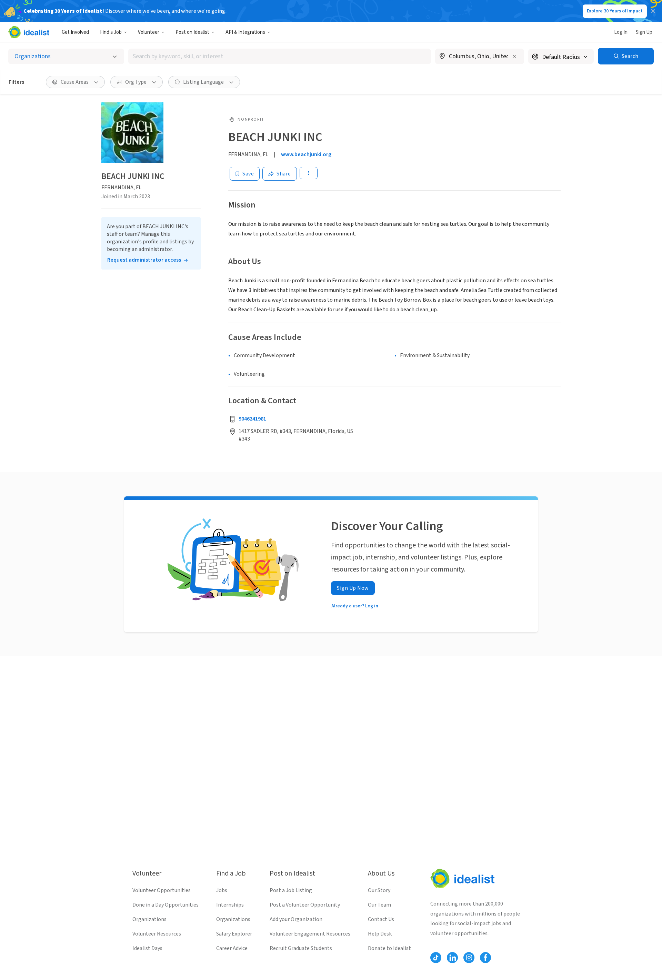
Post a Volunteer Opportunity (305, 905)
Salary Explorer (234, 934)
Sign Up (644, 32)
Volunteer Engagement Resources (310, 934)
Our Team (379, 905)
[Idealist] (28, 32)
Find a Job (111, 32)
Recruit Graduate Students (301, 948)
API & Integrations (245, 32)
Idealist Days (147, 948)
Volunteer (148, 32)
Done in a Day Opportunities (165, 905)
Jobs (221, 890)
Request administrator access (144, 260)
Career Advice (232, 948)
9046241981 (252, 419)
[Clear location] (514, 56)
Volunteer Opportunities (161, 890)
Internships (230, 905)
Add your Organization (296, 919)
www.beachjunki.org (306, 154)
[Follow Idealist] (435, 957)
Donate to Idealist (389, 948)
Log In (621, 32)
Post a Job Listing (291, 890)
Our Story (379, 890)
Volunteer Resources (156, 934)
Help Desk (380, 934)
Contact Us (381, 919)
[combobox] (280, 56)
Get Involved (75, 32)
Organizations (149, 919)
